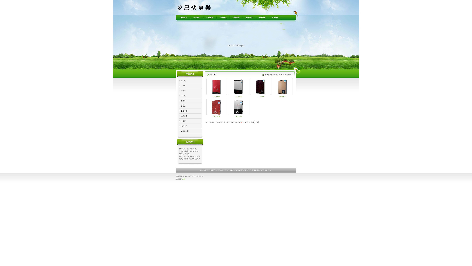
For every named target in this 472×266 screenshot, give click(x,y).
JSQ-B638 (217, 116)
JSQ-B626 (239, 96)
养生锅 (183, 81)
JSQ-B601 (217, 96)
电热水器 (184, 126)
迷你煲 (183, 91)
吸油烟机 (184, 111)
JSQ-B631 (282, 96)
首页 (280, 75)
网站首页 (183, 17)
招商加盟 (262, 17)
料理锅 (183, 101)
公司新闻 (209, 17)
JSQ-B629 (260, 96)
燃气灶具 (184, 116)
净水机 (183, 96)
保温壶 (183, 86)
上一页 (226, 122)
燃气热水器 (184, 131)
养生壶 (183, 106)
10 (239, 122)
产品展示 (236, 17)
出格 (183, 179)
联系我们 (275, 17)
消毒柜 (183, 121)
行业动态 (223, 17)
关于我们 (196, 17)
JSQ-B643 (239, 116)
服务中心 (249, 17)
